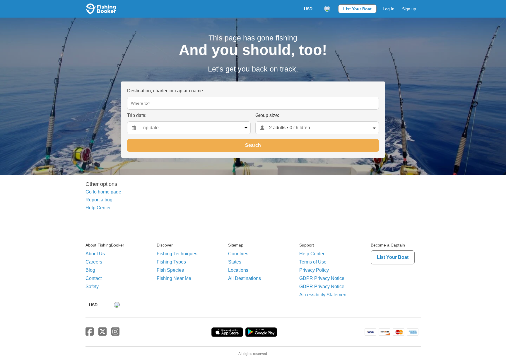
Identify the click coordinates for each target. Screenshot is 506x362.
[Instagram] (115, 332)
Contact (94, 278)
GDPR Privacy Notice (321, 278)
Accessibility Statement (323, 294)
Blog (90, 270)
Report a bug (99, 199)
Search (253, 145)
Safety (92, 286)
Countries (238, 253)
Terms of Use (312, 261)
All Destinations (244, 278)
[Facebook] (90, 332)
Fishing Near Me (174, 278)
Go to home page (103, 191)
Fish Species (170, 270)
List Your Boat (357, 8)
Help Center (98, 207)
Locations (238, 270)
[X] (102, 332)
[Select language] (327, 9)
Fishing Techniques (177, 253)
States (234, 261)
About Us (95, 253)
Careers (94, 261)
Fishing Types (171, 261)
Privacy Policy (314, 270)
